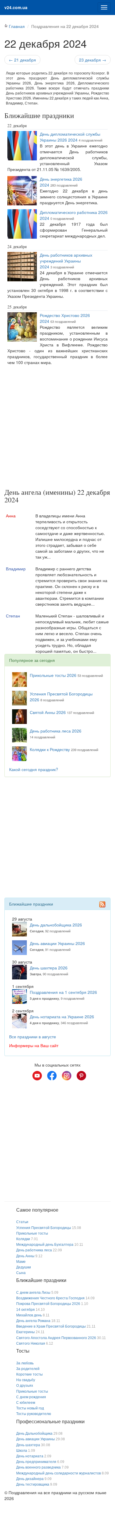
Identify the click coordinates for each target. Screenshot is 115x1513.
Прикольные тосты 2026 (53, 675)
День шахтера (28, 1445)
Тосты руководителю (33, 1414)
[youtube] (37, 1076)
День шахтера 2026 (49, 968)
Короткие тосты (29, 1374)
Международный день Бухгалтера (44, 1245)
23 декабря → (92, 60)
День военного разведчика (38, 1467)
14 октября (25, 1310)
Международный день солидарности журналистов (58, 1473)
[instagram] (67, 1076)
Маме (21, 1262)
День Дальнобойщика (34, 1433)
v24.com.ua (15, 7)
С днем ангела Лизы (33, 1293)
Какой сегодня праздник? (33, 769)
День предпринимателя (36, 1462)
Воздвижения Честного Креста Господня (50, 1298)
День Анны (25, 1256)
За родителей (28, 1369)
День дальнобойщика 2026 (56, 925)
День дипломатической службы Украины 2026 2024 (70, 137)
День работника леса (34, 1250)
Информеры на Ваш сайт (33, 1045)
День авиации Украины (35, 1439)
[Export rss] (102, 904)
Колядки (23, 1239)
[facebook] (52, 1076)
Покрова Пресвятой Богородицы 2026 (48, 1304)
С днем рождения (31, 1397)
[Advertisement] (57, 428)
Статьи (22, 1222)
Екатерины (25, 1332)
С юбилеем (25, 1403)
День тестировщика (32, 1484)
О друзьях (24, 1386)
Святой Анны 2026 (48, 712)
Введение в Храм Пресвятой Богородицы (51, 1326)
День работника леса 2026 (55, 731)
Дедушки (23, 1267)
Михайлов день (29, 1315)
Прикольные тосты (32, 1233)
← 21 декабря (22, 60)
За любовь (25, 1363)
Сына (21, 1273)
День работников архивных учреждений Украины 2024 (66, 261)
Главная (17, 26)
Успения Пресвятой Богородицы (43, 1228)
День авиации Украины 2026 (57, 943)
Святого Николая (30, 1343)
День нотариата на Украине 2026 (62, 1016)
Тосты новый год (30, 1408)
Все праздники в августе (32, 1036)
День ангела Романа (33, 1321)
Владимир (16, 569)
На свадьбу (25, 1380)
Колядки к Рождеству (50, 749)
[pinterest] (81, 1076)
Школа (21, 1451)
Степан (13, 616)
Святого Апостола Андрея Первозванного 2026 (56, 1338)
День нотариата (29, 1456)
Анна (11, 516)
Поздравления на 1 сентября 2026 (63, 992)
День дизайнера (30, 1479)
